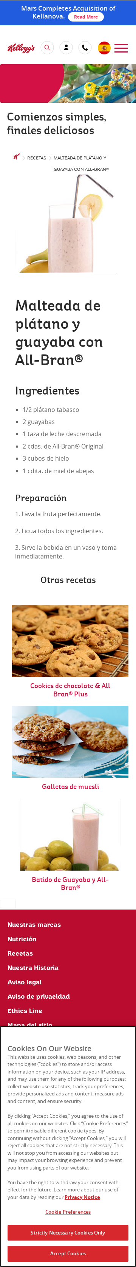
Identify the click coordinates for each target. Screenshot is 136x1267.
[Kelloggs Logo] (17, 158)
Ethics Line (25, 1011)
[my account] (66, 47)
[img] (68, 83)
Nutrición (22, 939)
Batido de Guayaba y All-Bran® (70, 884)
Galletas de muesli (70, 787)
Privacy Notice (82, 1197)
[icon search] (47, 47)
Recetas (36, 158)
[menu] (121, 47)
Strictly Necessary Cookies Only (68, 1232)
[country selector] (104, 48)
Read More (86, 17)
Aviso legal (25, 982)
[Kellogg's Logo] (13, 49)
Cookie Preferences (68, 1211)
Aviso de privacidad (39, 997)
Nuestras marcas (34, 925)
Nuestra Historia (33, 968)
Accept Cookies (68, 1253)
